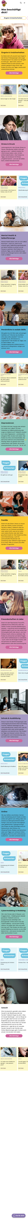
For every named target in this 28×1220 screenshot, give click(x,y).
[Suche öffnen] (20, 2)
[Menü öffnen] (24, 3)
